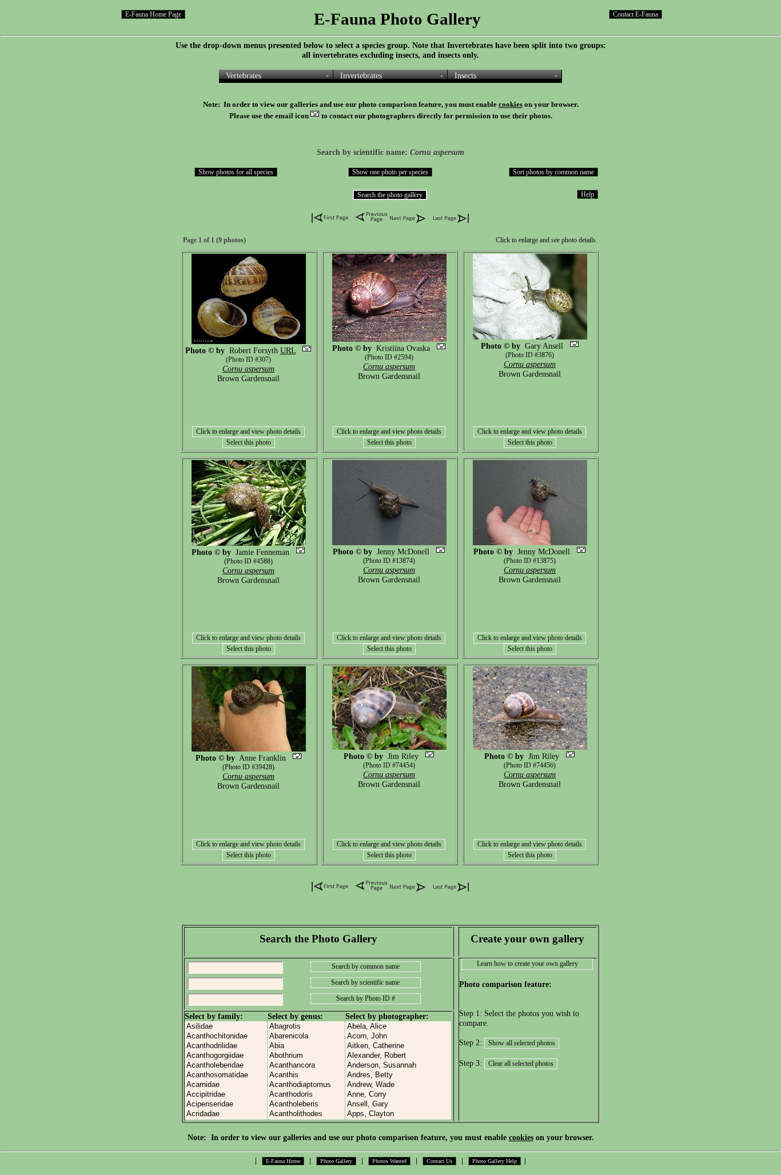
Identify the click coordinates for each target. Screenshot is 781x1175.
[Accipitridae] (225, 1095)
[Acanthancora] (306, 1065)
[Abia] (306, 1046)
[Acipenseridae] (225, 1104)
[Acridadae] (225, 1114)
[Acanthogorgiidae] (225, 1056)
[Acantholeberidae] (225, 1065)
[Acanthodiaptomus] (306, 1085)
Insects (465, 75)
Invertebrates (361, 75)
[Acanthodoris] (306, 1095)
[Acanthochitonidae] (225, 1036)
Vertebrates (243, 75)
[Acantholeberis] (306, 1104)
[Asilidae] (225, 1027)
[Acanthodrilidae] (225, 1046)
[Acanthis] (306, 1075)
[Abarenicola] (306, 1036)
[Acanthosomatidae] (225, 1075)
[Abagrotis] (306, 1027)
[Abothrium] (306, 1056)
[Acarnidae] (225, 1085)
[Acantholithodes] (306, 1114)
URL (288, 350)
